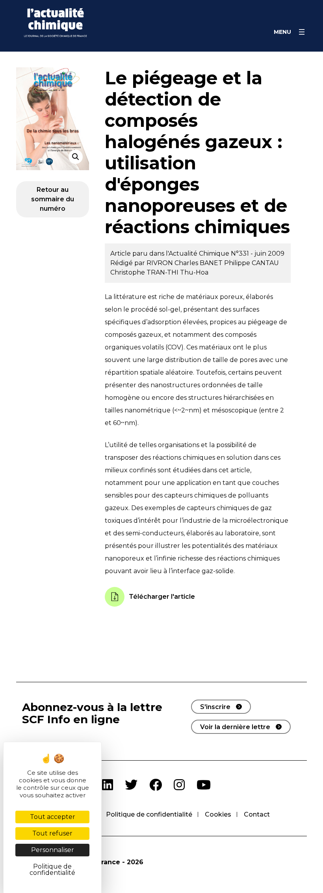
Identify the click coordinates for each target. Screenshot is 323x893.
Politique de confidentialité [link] (52, 869)
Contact (257, 814)
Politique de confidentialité (149, 814)
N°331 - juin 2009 (257, 253)
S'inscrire (215, 707)
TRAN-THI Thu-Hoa (177, 272)
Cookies (218, 814)
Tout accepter (52, 817)
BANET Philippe (226, 263)
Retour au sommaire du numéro (52, 199)
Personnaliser (52, 850)
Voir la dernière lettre (235, 727)
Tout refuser (52, 833)
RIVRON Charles (173, 263)
